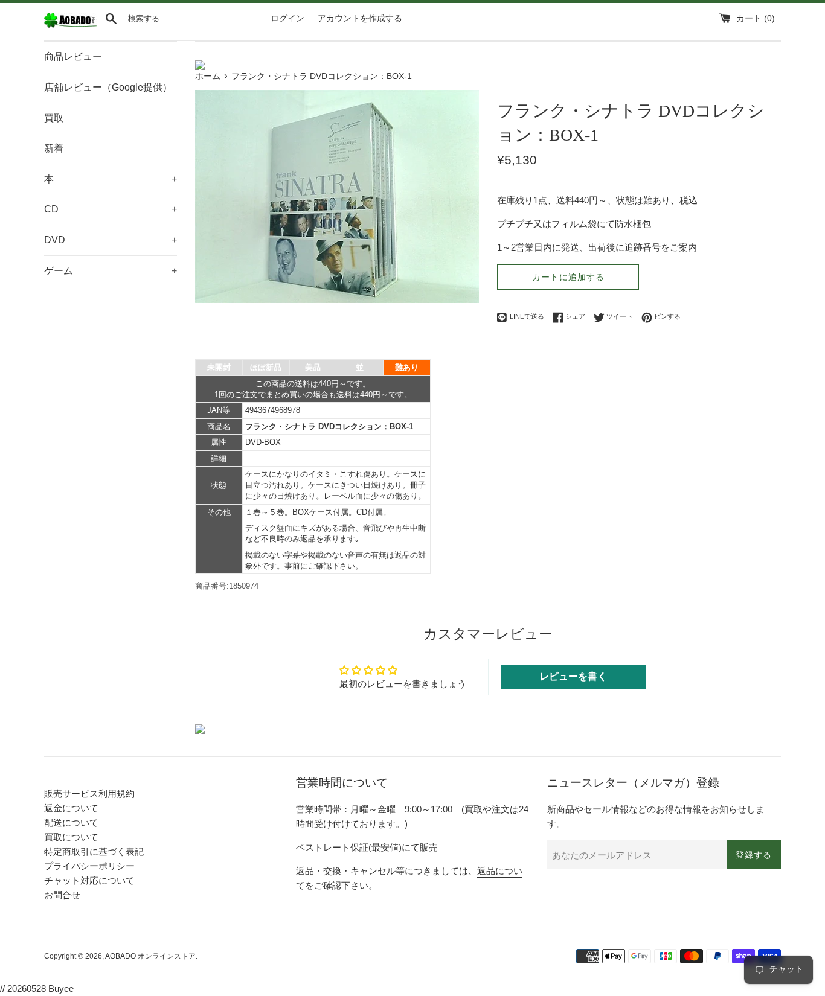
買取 (53, 118)
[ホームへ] (70, 25)
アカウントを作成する (360, 18)
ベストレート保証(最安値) (349, 847)
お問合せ (62, 895)
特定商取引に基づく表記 (94, 851)
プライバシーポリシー (89, 866)
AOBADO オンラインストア (150, 956)
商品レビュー (73, 56)
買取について (71, 837)
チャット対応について (89, 880)
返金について (71, 808)
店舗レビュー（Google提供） (108, 87)
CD (110, 209)
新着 (53, 148)
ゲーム (110, 271)
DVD (110, 240)
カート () (755, 18)
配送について (71, 822)
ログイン (287, 18)
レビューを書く (573, 676)
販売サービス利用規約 (89, 793)
